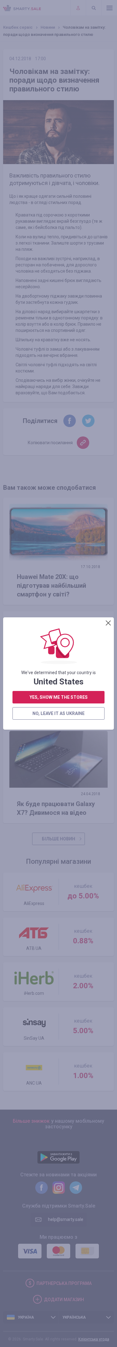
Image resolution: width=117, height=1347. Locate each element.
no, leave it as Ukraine (58, 713)
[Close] (108, 622)
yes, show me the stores (59, 697)
